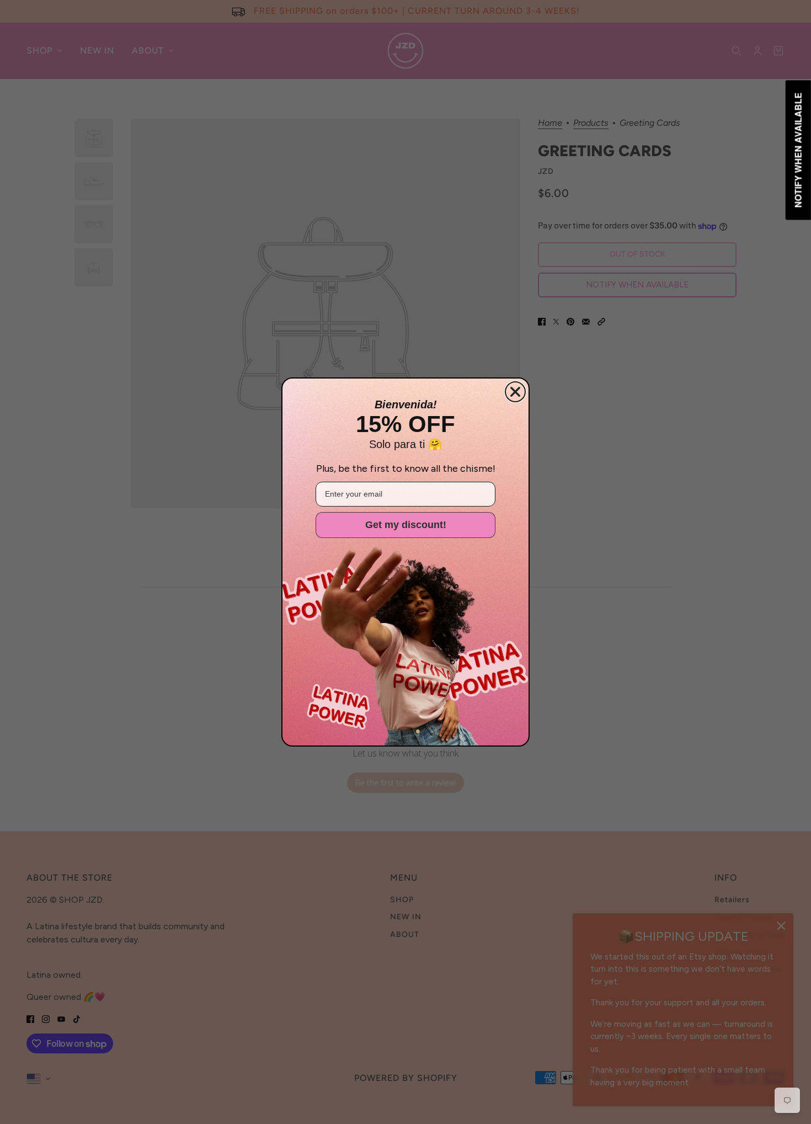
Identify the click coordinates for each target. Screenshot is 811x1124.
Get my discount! (405, 524)
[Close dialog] (515, 392)
